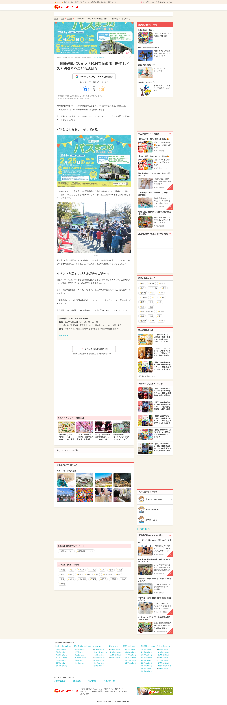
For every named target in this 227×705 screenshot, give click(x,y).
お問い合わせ (60, 681)
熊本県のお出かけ (164, 657)
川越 (96, 574)
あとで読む (146, 2)
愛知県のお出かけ (116, 649)
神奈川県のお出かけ (100, 652)
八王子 (82, 570)
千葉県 (93, 579)
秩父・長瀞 (108, 574)
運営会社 (77, 681)
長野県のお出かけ (80, 649)
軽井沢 (143, 321)
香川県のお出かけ (146, 668)
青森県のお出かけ (61, 655)
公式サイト (64, 336)
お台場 (63, 570)
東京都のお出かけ (99, 649)
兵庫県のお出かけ (130, 655)
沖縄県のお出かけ (164, 668)
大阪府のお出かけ (130, 649)
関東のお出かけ (98, 646)
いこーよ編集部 (99, 57)
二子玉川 (93, 570)
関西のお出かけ (129, 646)
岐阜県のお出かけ (116, 652)
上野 (103, 570)
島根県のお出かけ (146, 660)
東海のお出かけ (114, 646)
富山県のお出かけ (80, 660)
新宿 (111, 570)
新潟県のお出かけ (80, 655)
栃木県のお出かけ (99, 663)
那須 (62, 579)
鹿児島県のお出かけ (164, 666)
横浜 (62, 574)
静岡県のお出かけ (116, 657)
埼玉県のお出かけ (99, 657)
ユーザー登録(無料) (158, 2)
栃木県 (124, 579)
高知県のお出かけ (146, 666)
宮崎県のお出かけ (164, 663)
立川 (120, 570)
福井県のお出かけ (80, 663)
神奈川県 (83, 579)
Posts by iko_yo (143, 529)
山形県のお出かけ (61, 663)
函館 (161, 321)
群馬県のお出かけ (99, 660)
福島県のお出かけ (61, 666)
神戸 (142, 288)
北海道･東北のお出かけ (63, 646)
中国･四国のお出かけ (147, 646)
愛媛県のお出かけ (146, 663)
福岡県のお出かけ (164, 649)
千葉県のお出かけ (99, 655)
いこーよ (60, 2)
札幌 (163, 297)
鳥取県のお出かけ (146, 657)
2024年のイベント (67, 551)
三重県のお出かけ (116, 655)
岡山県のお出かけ (146, 652)
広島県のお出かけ (146, 649)
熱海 (151, 307)
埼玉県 (103, 579)
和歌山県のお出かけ (131, 660)
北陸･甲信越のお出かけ (82, 646)
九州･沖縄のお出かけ (164, 646)
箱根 (79, 574)
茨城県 (63, 584)
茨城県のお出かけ (99, 666)
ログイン (170, 2)
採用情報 (92, 681)
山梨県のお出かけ (80, 652)
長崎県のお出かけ (164, 655)
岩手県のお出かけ (61, 657)
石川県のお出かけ (80, 657)
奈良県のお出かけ (130, 657)
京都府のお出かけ (130, 652)
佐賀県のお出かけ (164, 652)
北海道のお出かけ (61, 649)
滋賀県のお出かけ (130, 663)
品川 (72, 570)
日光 (118, 574)
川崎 (88, 574)
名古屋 (152, 283)
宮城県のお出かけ (61, 652)
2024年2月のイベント (85, 551)
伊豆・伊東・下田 (147, 311)
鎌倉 (70, 574)
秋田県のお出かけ (61, 660)
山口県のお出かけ (146, 655)
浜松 (160, 316)
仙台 (152, 293)
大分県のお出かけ (164, 660)
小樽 (152, 321)
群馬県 (114, 579)
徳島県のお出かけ (146, 671)
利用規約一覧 (109, 681)
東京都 (71, 579)
